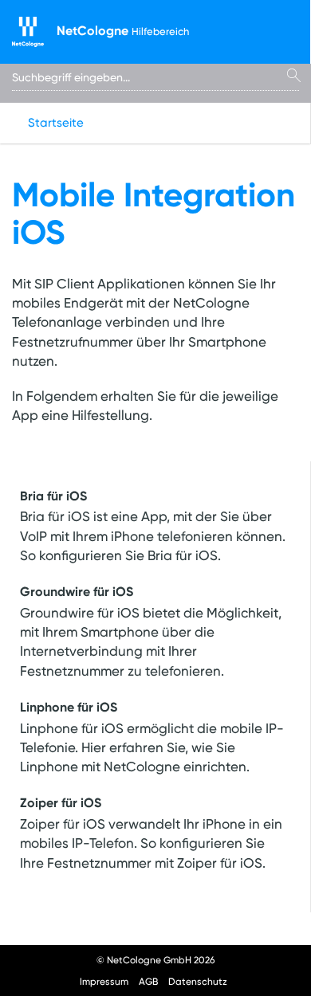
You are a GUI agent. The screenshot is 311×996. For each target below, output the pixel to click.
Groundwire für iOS (76, 591)
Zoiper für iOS (60, 802)
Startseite (56, 123)
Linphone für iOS (68, 707)
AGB (148, 981)
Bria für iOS (53, 496)
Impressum (104, 981)
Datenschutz (197, 981)
